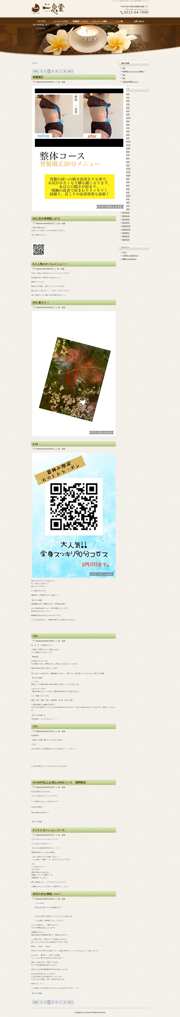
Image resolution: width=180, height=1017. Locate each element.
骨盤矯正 (38, 77)
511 (124, 75)
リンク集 (119, 21)
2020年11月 (126, 145)
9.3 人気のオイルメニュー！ (50, 264)
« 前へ (35, 71)
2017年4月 (126, 213)
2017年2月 (126, 219)
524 (124, 68)
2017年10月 (126, 196)
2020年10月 (126, 148)
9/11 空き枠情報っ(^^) (46, 218)
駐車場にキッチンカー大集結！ (134, 71)
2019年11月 (126, 172)
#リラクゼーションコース (49, 830)
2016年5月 (126, 233)
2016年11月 (126, 230)
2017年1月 (126, 223)
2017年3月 (126, 216)
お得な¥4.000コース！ (130, 82)
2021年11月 (126, 118)
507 (124, 78)
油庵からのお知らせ (129, 259)
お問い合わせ (139, 21)
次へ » (70, 71)
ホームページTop (61, 21)
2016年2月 (126, 240)
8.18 (35, 444)
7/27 (35, 635)
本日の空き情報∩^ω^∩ (47, 893)
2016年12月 (126, 226)
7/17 (35, 726)
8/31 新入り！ (41, 302)
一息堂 (62, 82)
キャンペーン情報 (100, 21)
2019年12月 (126, 169)
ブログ (124, 252)
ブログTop (41, 21)
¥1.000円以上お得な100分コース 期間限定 (59, 782)
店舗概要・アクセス (80, 21)
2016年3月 (126, 236)
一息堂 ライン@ (60, 25)
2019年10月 (126, 175)
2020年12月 (126, 141)
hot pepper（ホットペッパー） (41, 25)
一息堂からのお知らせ (130, 256)
